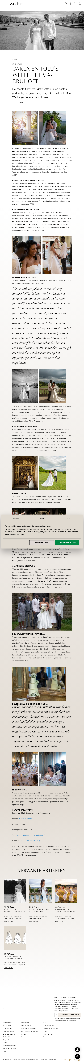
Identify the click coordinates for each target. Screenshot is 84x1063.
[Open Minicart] (80, 3)
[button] (77, 1056)
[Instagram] (79, 1059)
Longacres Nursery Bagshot (31, 840)
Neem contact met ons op (29, 1031)
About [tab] (68, 519)
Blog (4, 1051)
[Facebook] (65, 1059)
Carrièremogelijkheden (50, 1028)
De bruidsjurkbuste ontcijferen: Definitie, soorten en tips (13, 958)
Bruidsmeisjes (7, 1028)
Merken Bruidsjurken (9, 1048)
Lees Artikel (8, 921)
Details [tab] (42, 519)
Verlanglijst (75, 3)
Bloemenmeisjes (8, 1031)
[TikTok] (70, 1059)
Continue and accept (67, 543)
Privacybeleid (25, 1022)
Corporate (6, 1040)
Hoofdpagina (7, 1022)
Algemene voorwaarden (28, 1028)
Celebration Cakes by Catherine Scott (32, 835)
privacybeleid (72, 1020)
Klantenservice (48, 1034)
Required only (41, 543)
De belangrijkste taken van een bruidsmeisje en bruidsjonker (65, 912)
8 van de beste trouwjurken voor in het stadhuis (15, 912)
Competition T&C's (49, 1025)
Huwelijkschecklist (27, 1037)
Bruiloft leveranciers (9, 1045)
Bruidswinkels (7, 1037)
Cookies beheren (48, 1037)
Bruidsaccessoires (9, 1034)
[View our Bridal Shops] (70, 3)
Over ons (24, 1034)
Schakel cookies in (27, 1025)
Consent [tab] (16, 519)
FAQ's (45, 1031)
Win (44, 1022)
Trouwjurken (7, 1025)
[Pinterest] (74, 1059)
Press (5, 1042)
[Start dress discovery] (77, 1049)
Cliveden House (25, 818)
